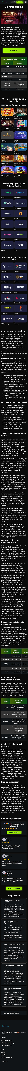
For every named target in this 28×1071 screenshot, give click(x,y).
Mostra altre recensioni (14, 888)
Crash (16, 105)
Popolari (3, 105)
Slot (23, 105)
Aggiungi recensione (14, 832)
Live (10, 105)
